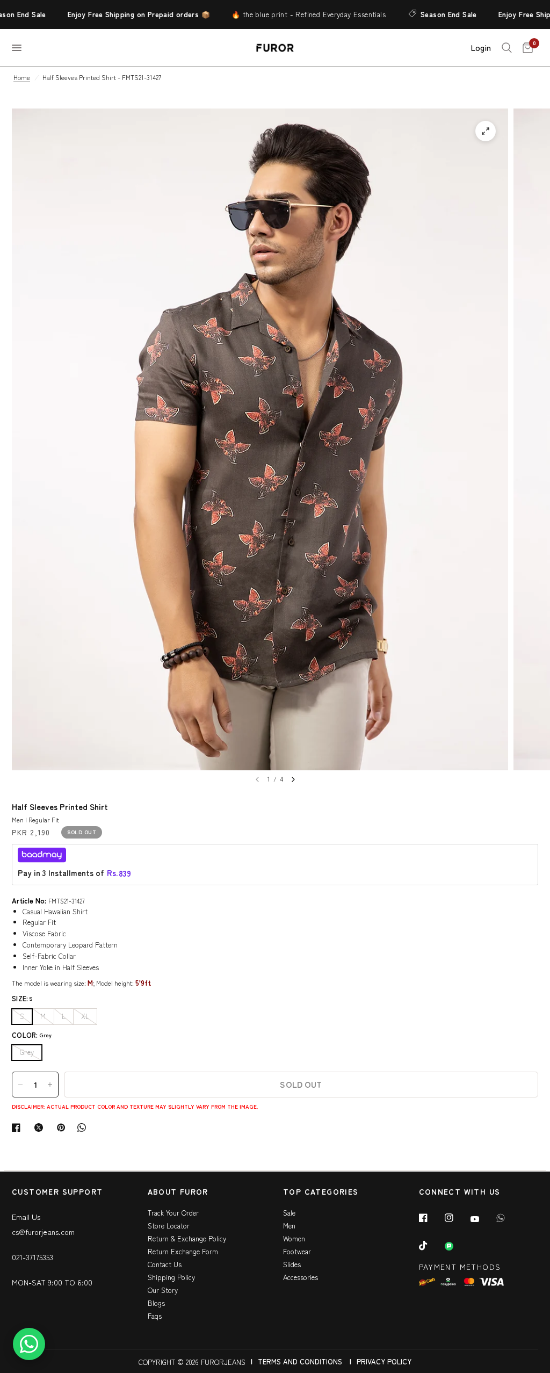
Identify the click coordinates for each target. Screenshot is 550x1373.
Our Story (163, 1290)
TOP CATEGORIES (321, 1192)
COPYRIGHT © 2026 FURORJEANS (192, 1362)
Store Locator (169, 1225)
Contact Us (165, 1264)
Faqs (155, 1316)
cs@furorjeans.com (43, 1231)
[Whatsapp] (508, 1218)
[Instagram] (456, 1218)
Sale (289, 1213)
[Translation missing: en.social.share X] (40, 1127)
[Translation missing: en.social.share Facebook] (18, 1127)
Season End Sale (432, 14)
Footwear (297, 1251)
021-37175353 (32, 1257)
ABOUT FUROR (178, 1192)
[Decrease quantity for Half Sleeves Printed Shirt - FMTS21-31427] (20, 1084)
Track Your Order (173, 1213)
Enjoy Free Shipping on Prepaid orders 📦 (123, 14)
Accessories (300, 1277)
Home (21, 77)
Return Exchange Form (183, 1251)
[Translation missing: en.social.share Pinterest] (63, 1127)
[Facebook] (431, 1218)
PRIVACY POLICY (384, 1361)
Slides (292, 1264)
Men (289, 1225)
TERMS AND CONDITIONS (300, 1361)
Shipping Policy (171, 1277)
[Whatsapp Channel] (456, 1246)
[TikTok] (431, 1246)
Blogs (156, 1303)
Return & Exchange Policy (187, 1238)
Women (294, 1238)
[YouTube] (482, 1219)
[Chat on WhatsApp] (29, 1344)
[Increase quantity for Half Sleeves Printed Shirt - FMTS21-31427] (50, 1084)
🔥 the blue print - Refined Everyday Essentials (292, 14)
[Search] (506, 48)
